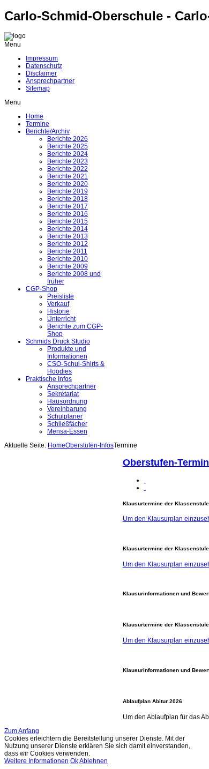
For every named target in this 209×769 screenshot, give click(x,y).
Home (56, 445)
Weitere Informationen (36, 761)
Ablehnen (93, 761)
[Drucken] (145, 480)
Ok (74, 761)
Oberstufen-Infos (89, 445)
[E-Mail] (145, 487)
